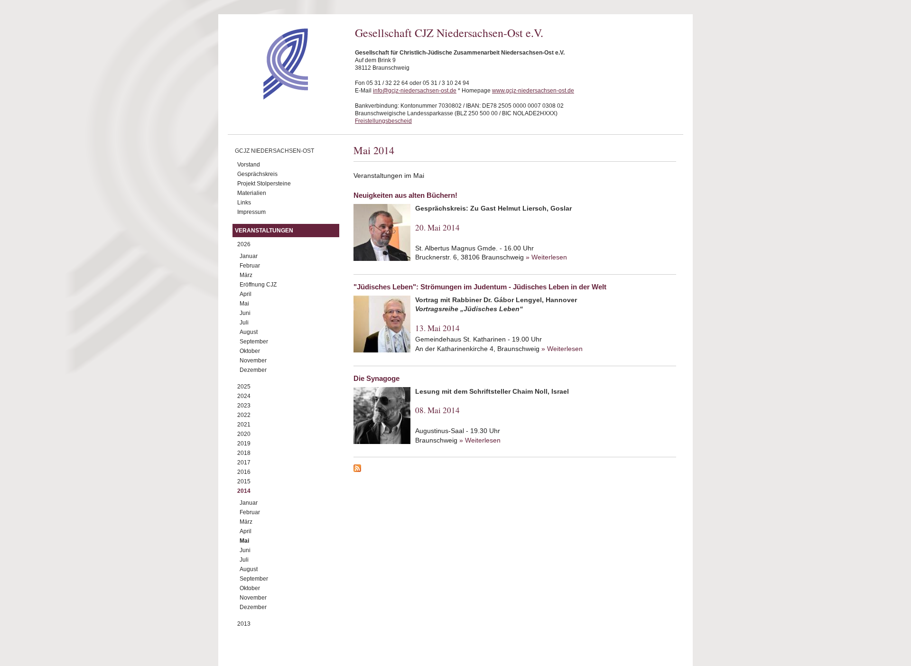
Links (244, 202)
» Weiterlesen (546, 257)
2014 (244, 491)
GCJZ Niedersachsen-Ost (274, 151)
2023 (244, 405)
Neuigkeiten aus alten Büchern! (405, 195)
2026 (244, 244)
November (253, 360)
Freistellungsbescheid (383, 121)
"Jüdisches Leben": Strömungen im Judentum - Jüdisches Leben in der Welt (479, 287)
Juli (244, 322)
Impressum (251, 212)
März (246, 275)
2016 (244, 472)
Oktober (250, 351)
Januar (249, 256)
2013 (244, 623)
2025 (244, 386)
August (249, 332)
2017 (244, 462)
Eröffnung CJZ (258, 284)
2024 (244, 396)
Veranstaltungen (264, 230)
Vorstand (248, 164)
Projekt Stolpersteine (264, 183)
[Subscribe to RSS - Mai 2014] (514, 469)
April (245, 294)
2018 (244, 453)
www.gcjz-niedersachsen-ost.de (533, 90)
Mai (244, 303)
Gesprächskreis (257, 174)
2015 (244, 481)
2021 (244, 424)
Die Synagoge (376, 378)
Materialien (251, 193)
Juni (245, 313)
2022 (244, 415)
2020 (244, 434)
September (254, 341)
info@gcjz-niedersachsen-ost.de (414, 90)
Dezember (253, 370)
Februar (250, 265)
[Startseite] (269, 97)
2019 (244, 443)
